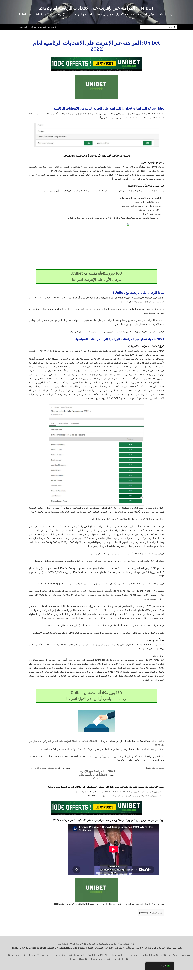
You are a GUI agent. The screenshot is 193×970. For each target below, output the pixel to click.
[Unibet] (96, 64)
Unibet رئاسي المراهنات (152, 749)
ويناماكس (92, 756)
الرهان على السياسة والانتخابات (43, 27)
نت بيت (109, 756)
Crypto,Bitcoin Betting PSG (89, 955)
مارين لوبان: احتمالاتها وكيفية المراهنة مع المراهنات (135, 795)
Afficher (143, 912)
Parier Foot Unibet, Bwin (59, 955)
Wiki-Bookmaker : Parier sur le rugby (126, 955)
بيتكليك (101, 756)
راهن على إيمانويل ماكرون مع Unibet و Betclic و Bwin (132, 791)
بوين (116, 756)
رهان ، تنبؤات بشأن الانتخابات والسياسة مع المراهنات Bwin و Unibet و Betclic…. (96, 943)
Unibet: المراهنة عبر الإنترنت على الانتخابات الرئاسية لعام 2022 (96, 7)
